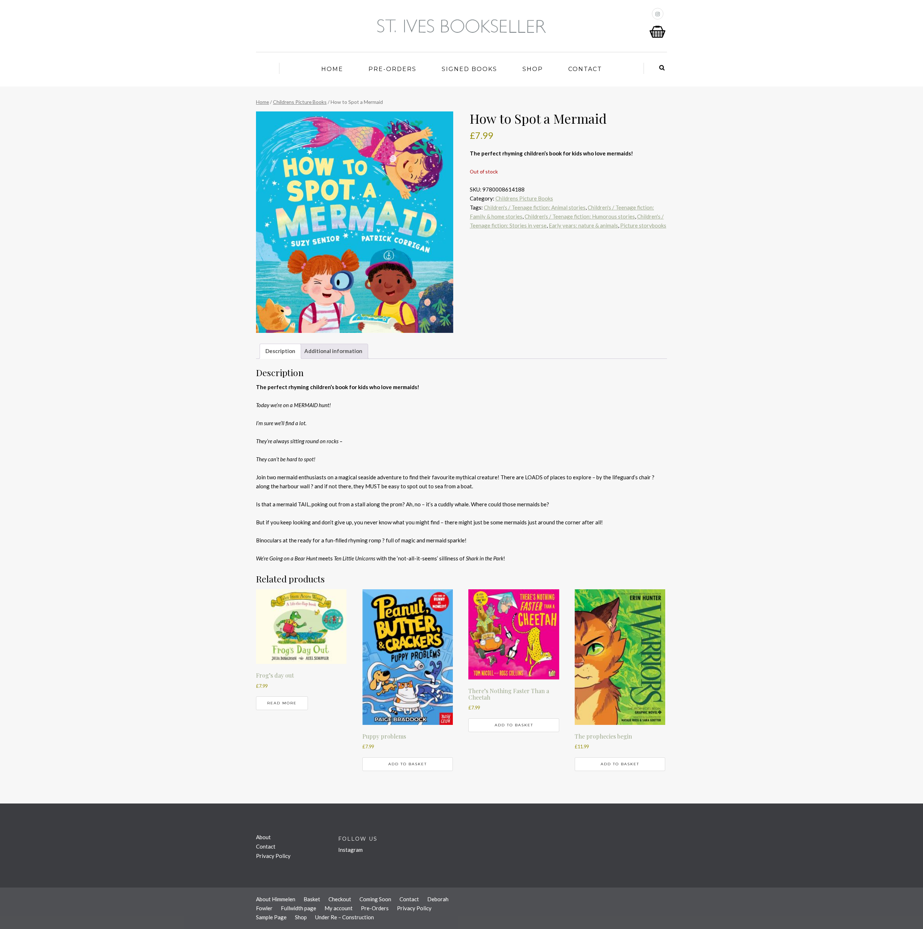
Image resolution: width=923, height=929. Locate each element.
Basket (312, 899)
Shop (532, 69)
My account (338, 908)
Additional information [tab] (333, 351)
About (263, 837)
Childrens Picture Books (300, 102)
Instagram (350, 849)
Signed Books (469, 69)
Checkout (339, 899)
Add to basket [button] (407, 764)
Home (332, 69)
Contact (585, 69)
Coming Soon (375, 899)
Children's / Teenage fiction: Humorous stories (580, 216)
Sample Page (271, 917)
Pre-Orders (392, 69)
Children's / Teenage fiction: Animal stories (535, 207)
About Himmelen (275, 899)
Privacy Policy (273, 856)
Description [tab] (280, 351)
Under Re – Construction (344, 917)
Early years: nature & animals (583, 225)
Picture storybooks (643, 225)
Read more (282, 703)
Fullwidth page (298, 908)
